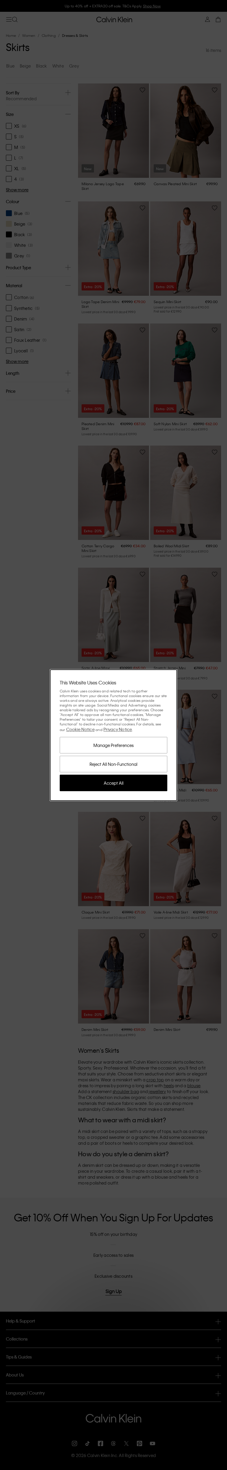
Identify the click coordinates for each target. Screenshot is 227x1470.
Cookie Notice (80, 729)
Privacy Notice (117, 729)
